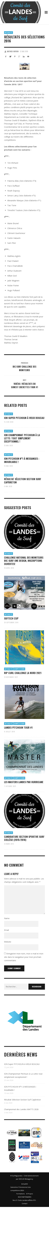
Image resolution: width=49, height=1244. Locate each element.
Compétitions (19, 669)
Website (7, 941)
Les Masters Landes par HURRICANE (23, 782)
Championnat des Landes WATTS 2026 (21, 1109)
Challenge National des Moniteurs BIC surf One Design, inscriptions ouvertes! (23, 561)
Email (6, 930)
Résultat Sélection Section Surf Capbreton (22, 480)
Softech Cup (11, 618)
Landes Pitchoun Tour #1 (18, 727)
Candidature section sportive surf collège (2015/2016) (24, 838)
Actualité (8, 32)
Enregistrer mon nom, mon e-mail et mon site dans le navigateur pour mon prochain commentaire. (23, 957)
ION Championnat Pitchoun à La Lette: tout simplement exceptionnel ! (22, 438)
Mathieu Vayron (13, 51)
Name (7, 918)
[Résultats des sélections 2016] (24, 66)
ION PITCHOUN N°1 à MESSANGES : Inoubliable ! (21, 460)
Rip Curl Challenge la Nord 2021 (22, 673)
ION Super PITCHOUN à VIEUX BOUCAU (24, 418)
